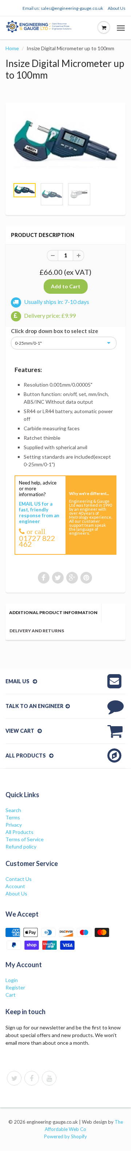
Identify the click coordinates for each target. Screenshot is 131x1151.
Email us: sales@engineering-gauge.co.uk (63, 8)
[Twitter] (14, 1078)
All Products (19, 832)
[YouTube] (49, 1078)
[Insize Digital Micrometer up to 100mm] (65, 144)
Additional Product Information (53, 612)
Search (13, 810)
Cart (10, 995)
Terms (12, 817)
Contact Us (18, 879)
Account (15, 886)
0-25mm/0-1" (28, 343)
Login (11, 980)
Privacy (13, 825)
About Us (117, 8)
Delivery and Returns (36, 630)
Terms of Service (24, 839)
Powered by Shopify (65, 1136)
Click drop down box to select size (54, 331)
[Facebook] (31, 1078)
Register (15, 987)
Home (12, 48)
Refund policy (20, 846)
